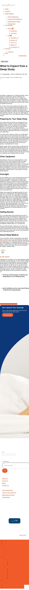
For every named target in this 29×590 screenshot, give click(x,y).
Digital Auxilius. (8, 532)
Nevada (8, 559)
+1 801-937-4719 (6, 504)
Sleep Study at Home (12, 552)
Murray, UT (11, 571)
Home (4, 541)
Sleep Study (4, 61)
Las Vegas (11, 564)
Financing (8, 583)
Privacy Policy (22, 535)
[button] (7, 315)
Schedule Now (7, 587)
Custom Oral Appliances (13, 550)
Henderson (11, 562)
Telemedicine (9, 555)
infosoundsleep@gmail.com (9, 506)
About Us (5, 543)
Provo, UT (11, 573)
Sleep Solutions (7, 545)
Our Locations (7, 557)
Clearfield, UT (12, 569)
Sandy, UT (11, 576)
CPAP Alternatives (11, 548)
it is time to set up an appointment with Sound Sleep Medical (14, 240)
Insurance (5, 580)
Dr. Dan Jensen (6, 74)
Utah (7, 566)
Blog (4, 585)
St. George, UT (12, 578)
